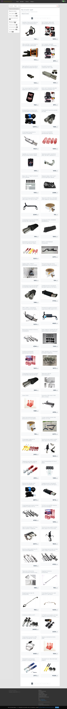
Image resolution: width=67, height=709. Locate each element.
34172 (54, 368)
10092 (54, 39)
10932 (54, 522)
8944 (35, 390)
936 (55, 214)
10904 (54, 149)
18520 (54, 456)
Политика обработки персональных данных (44, 706)
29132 (35, 454)
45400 (35, 653)
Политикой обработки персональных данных (46, 707)
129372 (35, 127)
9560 (35, 105)
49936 (54, 412)
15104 (54, 653)
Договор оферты (41, 703)
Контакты (40, 690)
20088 (54, 192)
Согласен (57, 707)
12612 (35, 368)
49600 (54, 323)
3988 (35, 588)
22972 (54, 257)
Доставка (22, 1)
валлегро (7, 1)
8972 (54, 61)
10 (47, 18)
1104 (55, 280)
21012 (35, 478)
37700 (54, 301)
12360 (54, 478)
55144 (35, 566)
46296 (54, 610)
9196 (35, 236)
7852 (54, 588)
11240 (54, 346)
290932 (34, 629)
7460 (35, 39)
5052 (35, 280)
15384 (35, 411)
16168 (54, 171)
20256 (54, 631)
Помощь (32, 1)
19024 (35, 149)
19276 (35, 324)
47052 (35, 520)
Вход (17, 1)
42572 (54, 434)
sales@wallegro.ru (43, 700)
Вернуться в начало (25, 13)
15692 (54, 236)
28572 (35, 500)
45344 (35, 346)
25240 (35, 214)
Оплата (27, 1)
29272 (35, 544)
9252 (54, 83)
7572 (35, 60)
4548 (35, 171)
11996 (35, 302)
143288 (54, 675)
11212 (35, 83)
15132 (35, 192)
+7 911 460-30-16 (42, 699)
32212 (35, 258)
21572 (35, 675)
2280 (54, 390)
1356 (35, 434)
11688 (54, 127)
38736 (54, 500)
